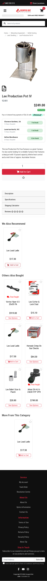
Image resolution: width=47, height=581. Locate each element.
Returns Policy (23, 532)
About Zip (23, 542)
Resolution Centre (23, 492)
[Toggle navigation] (5, 11)
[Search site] (4, 23)
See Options (12, 318)
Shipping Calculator (12, 206)
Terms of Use (24, 522)
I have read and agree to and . (24, 564)
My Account (23, 482)
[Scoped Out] (23, 11)
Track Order (23, 487)
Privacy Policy (23, 527)
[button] (20, 230)
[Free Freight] (13, 288)
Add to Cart (24, 172)
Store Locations (38, 3)
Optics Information (24, 507)
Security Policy (23, 537)
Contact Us (23, 512)
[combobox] (26, 23)
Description (9, 193)
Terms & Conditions (26, 564)
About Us (23, 502)
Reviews (8, 212)
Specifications (10, 200)
